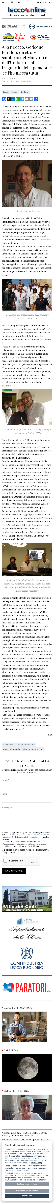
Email (4, 794)
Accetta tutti (27, 1196)
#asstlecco (8, 744)
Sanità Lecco (8, 78)
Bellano (24, 92)
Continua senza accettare (27, 1184)
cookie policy (36, 1162)
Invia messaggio (14, 871)
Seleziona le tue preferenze (27, 1191)
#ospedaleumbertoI (32, 749)
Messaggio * (7, 807)
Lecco (6, 92)
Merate (15, 92)
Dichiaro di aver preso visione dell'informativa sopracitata (26, 851)
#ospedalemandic (11, 749)
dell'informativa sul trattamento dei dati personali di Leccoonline (25, 836)
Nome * (5, 780)
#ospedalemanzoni (25, 744)
